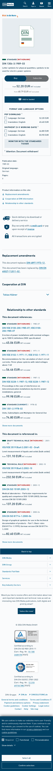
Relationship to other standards (19, 203)
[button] (33, 4)
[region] (26, 734)
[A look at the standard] (26, 34)
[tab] (26, 294)
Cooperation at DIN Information (19, 198)
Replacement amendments (17, 194)
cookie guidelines (9, 732)
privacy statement (34, 729)
